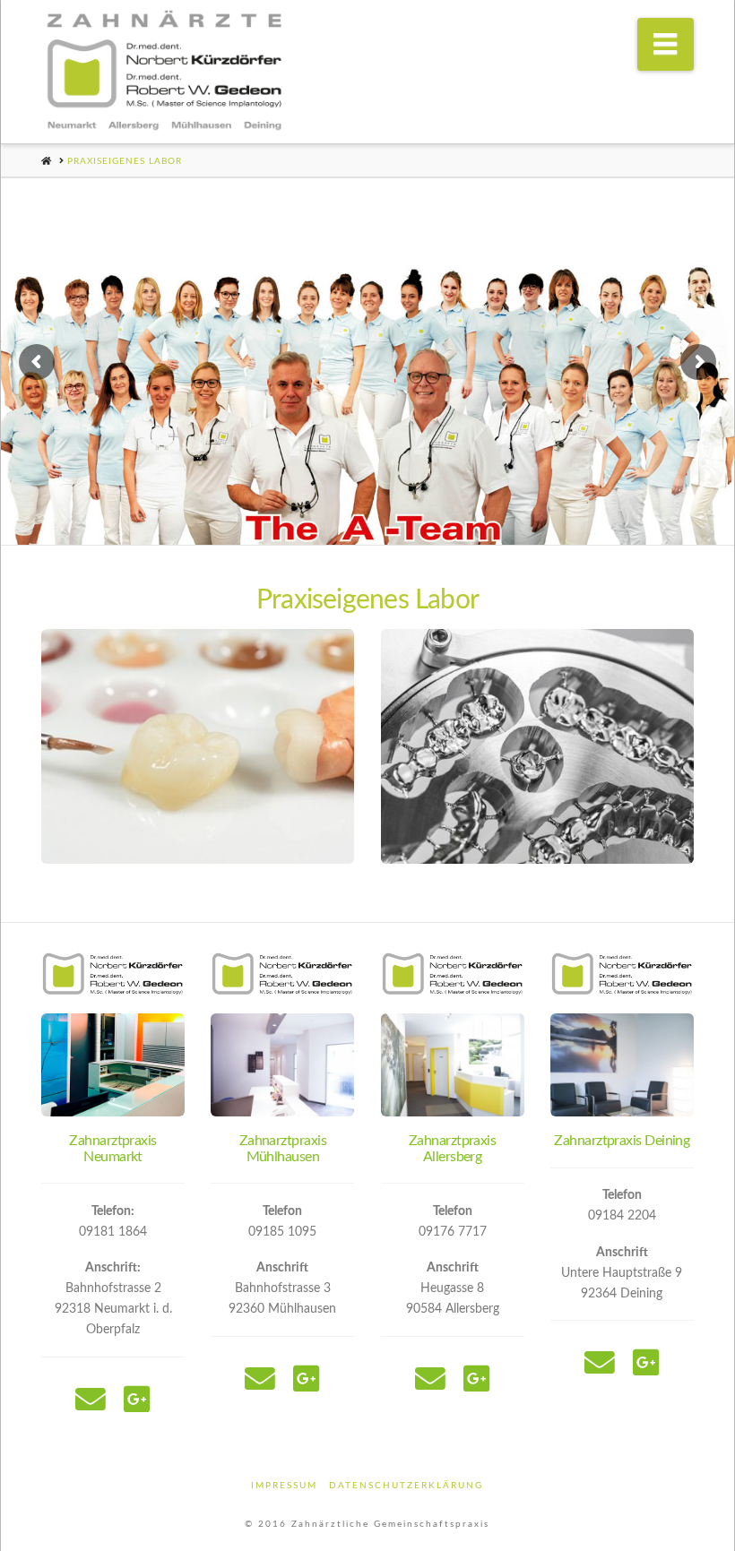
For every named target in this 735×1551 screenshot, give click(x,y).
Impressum (284, 1485)
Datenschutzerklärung (406, 1485)
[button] (666, 44)
